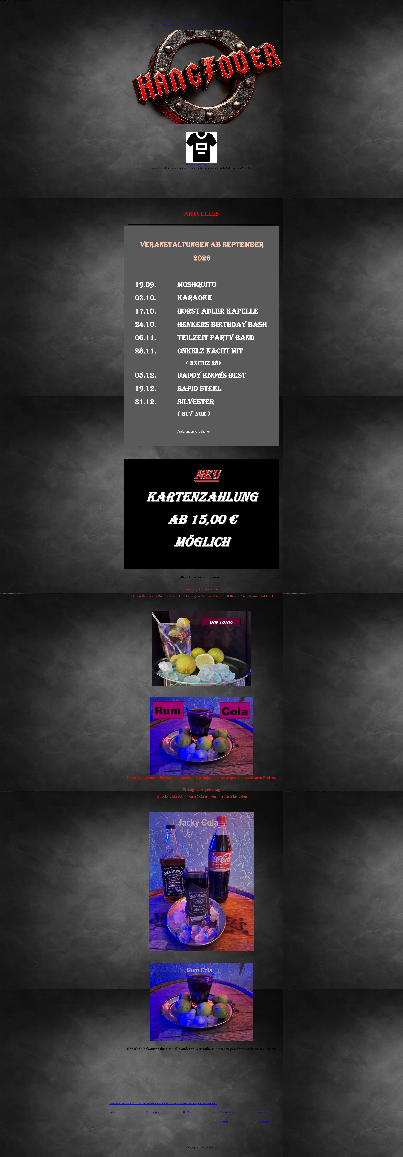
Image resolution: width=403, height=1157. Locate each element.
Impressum (249, 25)
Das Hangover (191, 25)
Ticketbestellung (169, 25)
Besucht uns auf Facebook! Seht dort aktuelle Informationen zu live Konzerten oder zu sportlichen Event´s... (163, 1103)
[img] (201, 10)
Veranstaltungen (229, 25)
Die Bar (210, 25)
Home (151, 25)
